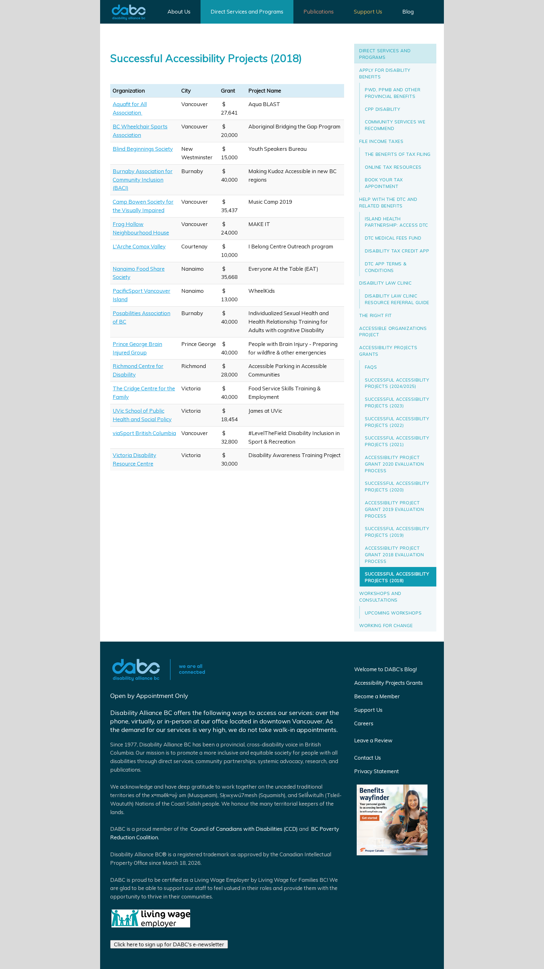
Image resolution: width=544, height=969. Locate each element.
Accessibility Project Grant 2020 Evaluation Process (394, 464)
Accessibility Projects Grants (388, 351)
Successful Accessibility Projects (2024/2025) (397, 383)
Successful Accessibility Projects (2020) (397, 486)
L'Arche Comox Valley (139, 246)
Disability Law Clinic (385, 283)
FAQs (371, 367)
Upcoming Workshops (393, 612)
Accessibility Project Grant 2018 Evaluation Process (394, 554)
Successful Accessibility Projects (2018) (397, 577)
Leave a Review (373, 740)
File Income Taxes (381, 141)
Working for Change (386, 625)
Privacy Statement (376, 771)
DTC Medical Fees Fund (393, 238)
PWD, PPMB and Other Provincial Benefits (392, 93)
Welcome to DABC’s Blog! (385, 669)
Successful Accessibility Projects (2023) (397, 402)
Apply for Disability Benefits (385, 73)
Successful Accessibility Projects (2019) (397, 532)
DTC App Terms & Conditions (386, 267)
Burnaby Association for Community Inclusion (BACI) (143, 179)
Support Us (368, 11)
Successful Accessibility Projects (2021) (397, 441)
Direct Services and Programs (247, 11)
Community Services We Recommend (395, 125)
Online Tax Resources (393, 167)
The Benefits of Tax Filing (398, 154)
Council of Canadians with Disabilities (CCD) (243, 828)
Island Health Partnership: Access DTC (396, 222)
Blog (408, 11)
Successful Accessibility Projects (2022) (397, 422)
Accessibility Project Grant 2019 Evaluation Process (394, 509)
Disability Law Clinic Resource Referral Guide (397, 299)
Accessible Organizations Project (393, 331)
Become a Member (377, 696)
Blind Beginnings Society (143, 148)
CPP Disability (382, 109)
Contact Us (367, 757)
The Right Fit (375, 315)
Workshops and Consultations (380, 597)
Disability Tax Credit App (397, 250)
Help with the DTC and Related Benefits (388, 202)
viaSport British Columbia (144, 433)
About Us (178, 11)
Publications (318, 11)
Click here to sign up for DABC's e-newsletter (169, 944)
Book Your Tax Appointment (384, 183)
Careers (363, 723)
